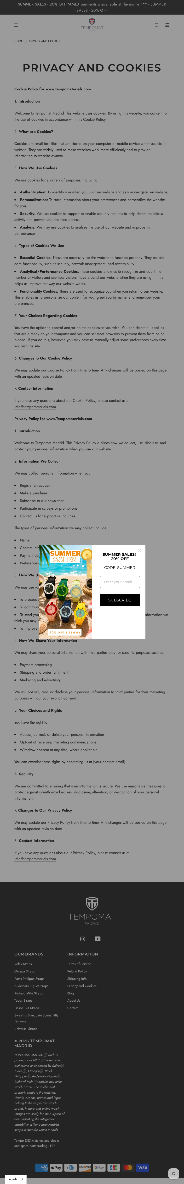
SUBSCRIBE (119, 600)
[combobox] (16, 1179)
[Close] (139, 550)
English (12, 1179)
